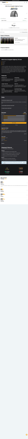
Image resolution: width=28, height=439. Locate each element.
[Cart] (26, 2)
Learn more (24, 162)
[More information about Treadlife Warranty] (26, 18)
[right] (26, 13)
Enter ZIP (2, 0)
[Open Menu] (1, 2)
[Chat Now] (26, 434)
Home (1, 4)
